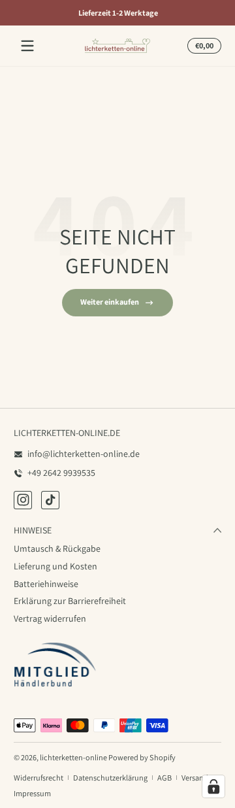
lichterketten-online (73, 757)
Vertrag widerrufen (50, 618)
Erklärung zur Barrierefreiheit (70, 601)
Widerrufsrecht (38, 777)
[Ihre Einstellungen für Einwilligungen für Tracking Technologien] (213, 786)
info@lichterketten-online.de (83, 454)
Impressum (32, 793)
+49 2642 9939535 (61, 473)
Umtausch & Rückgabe (57, 548)
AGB (164, 777)
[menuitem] (117, 549)
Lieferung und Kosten (55, 566)
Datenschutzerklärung (110, 777)
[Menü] (27, 45)
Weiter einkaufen (109, 301)
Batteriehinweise (46, 584)
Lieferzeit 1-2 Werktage (117, 12)
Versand (194, 777)
